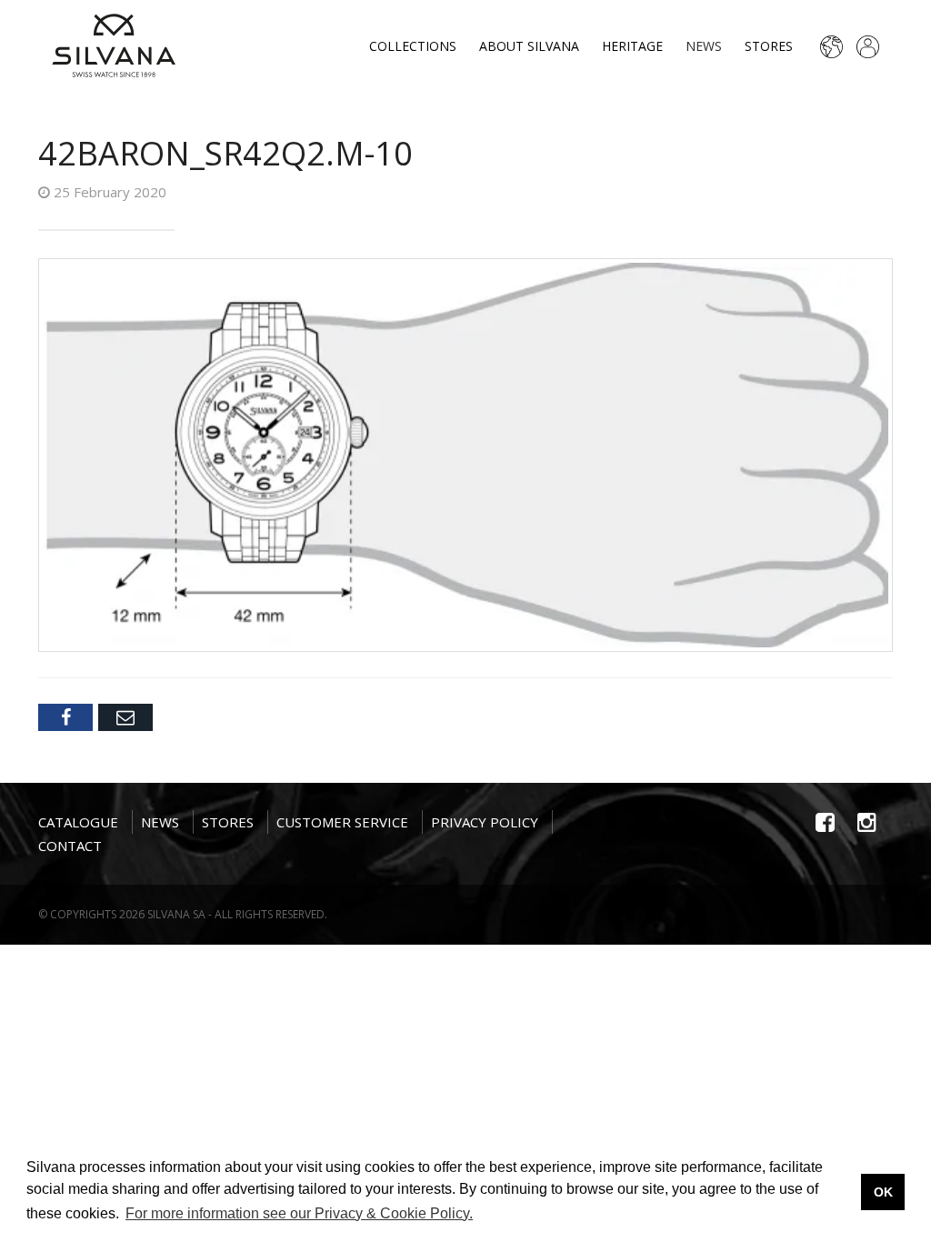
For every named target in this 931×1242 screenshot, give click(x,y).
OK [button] (883, 1192)
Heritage (632, 46)
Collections (412, 46)
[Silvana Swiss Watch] (113, 45)
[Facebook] (65, 717)
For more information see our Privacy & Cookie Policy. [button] (299, 1213)
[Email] (125, 717)
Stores (769, 46)
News (704, 46)
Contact (70, 845)
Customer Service (342, 822)
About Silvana (529, 46)
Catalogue (78, 822)
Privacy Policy (484, 822)
